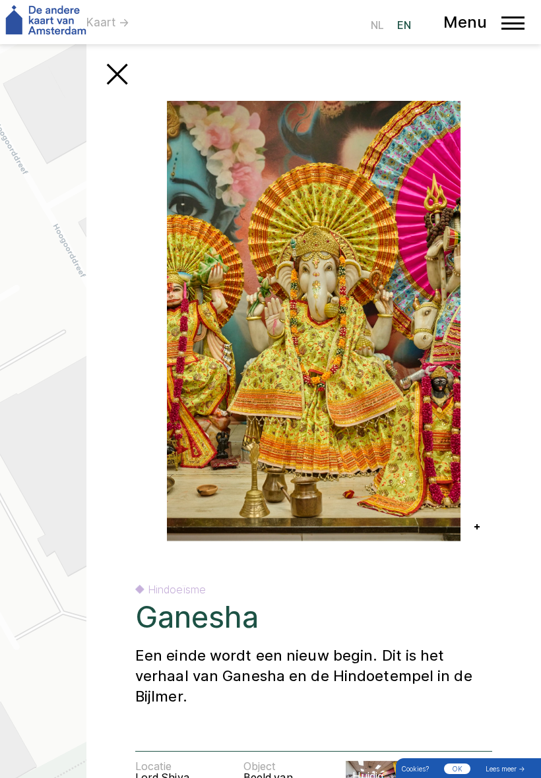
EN (404, 25)
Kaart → (107, 22)
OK (457, 769)
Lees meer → (505, 769)
